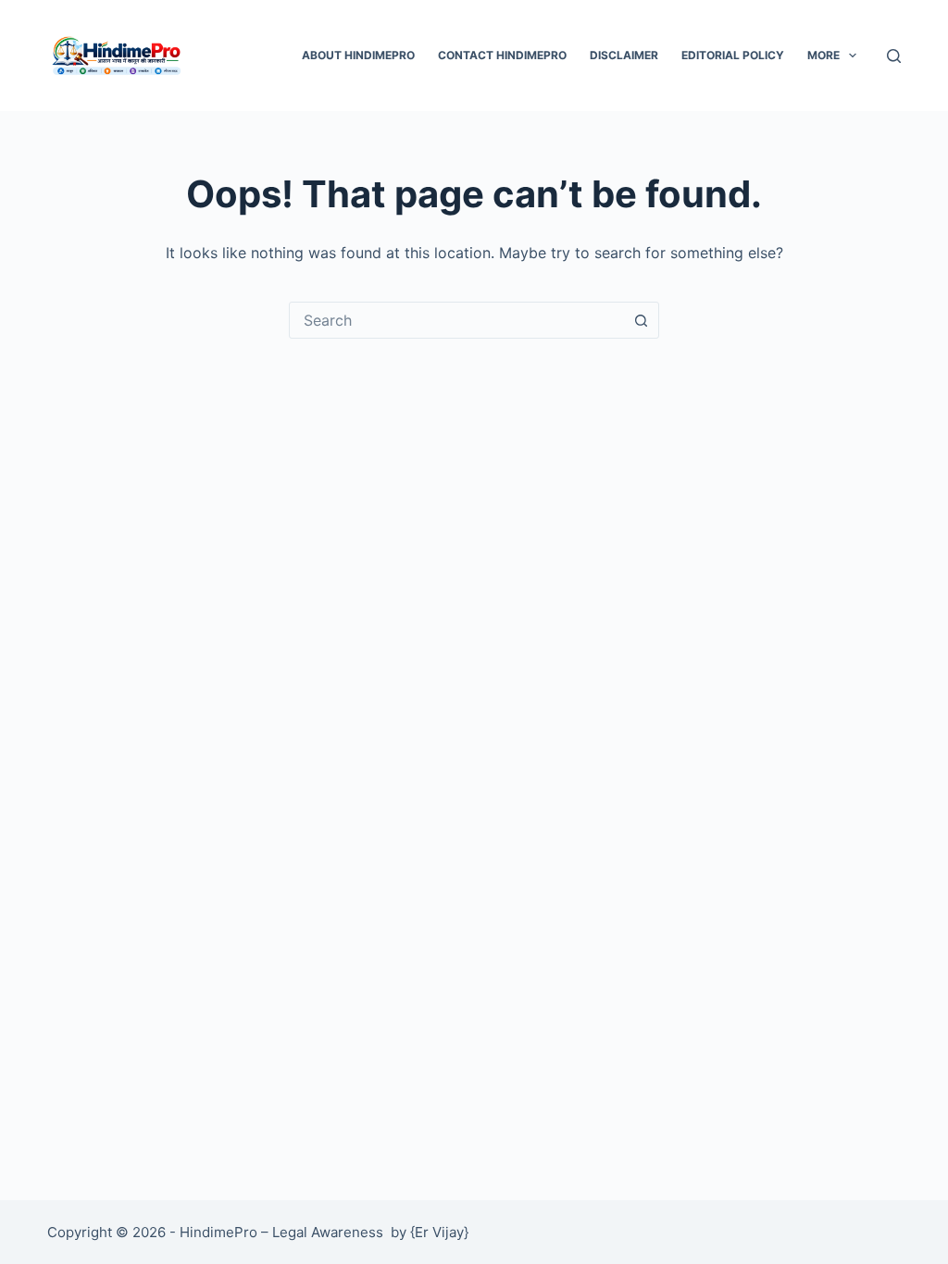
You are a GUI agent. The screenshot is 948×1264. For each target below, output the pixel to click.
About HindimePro (358, 55)
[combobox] (456, 320)
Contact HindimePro (502, 55)
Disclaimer (624, 55)
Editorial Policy (732, 55)
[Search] (894, 56)
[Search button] (640, 320)
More (823, 55)
